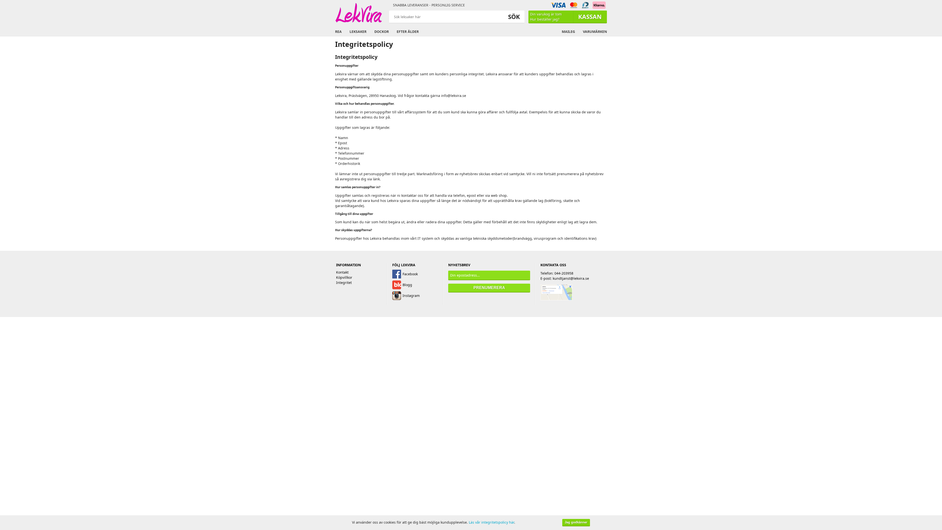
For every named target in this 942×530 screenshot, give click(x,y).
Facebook (410, 274)
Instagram (411, 295)
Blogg (407, 284)
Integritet (344, 282)
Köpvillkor (344, 277)
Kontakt (342, 272)
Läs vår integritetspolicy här (491, 522)
